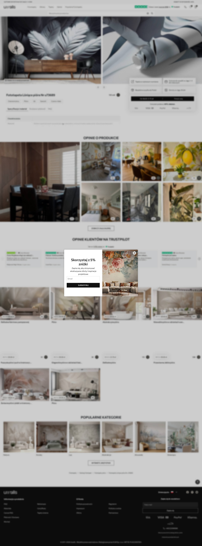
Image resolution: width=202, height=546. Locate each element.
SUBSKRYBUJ (83, 285)
